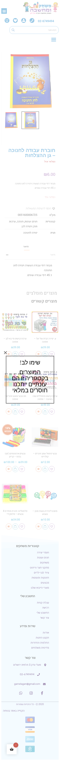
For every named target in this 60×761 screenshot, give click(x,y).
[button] (5, 353)
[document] (30, 380)
